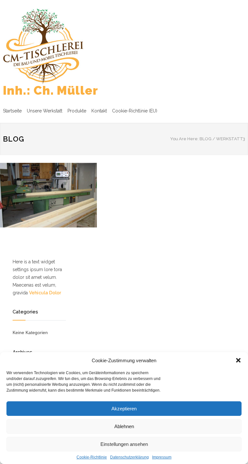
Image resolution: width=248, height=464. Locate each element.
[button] (238, 360)
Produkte (76, 110)
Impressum (161, 457)
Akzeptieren (124, 408)
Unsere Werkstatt (44, 110)
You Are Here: (184, 138)
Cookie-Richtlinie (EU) (134, 110)
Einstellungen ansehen (124, 444)
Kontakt (99, 110)
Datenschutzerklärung (129, 457)
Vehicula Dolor (45, 292)
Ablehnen (124, 426)
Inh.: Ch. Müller (50, 90)
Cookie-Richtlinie (92, 457)
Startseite (12, 110)
